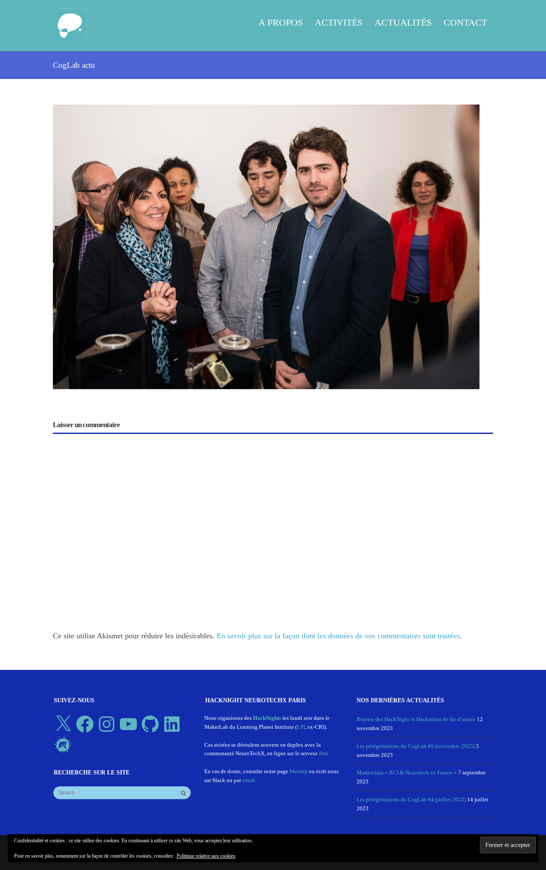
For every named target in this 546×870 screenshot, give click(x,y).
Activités (339, 22)
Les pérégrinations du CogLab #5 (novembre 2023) (416, 746)
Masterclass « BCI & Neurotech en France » (407, 772)
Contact (465, 22)
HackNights (267, 718)
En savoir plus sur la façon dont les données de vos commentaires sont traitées (338, 635)
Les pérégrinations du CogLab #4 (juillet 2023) (411, 799)
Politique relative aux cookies (206, 856)
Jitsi (323, 753)
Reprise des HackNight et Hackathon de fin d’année (416, 719)
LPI (301, 727)
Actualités (403, 22)
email (248, 780)
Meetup (299, 771)
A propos (280, 22)
